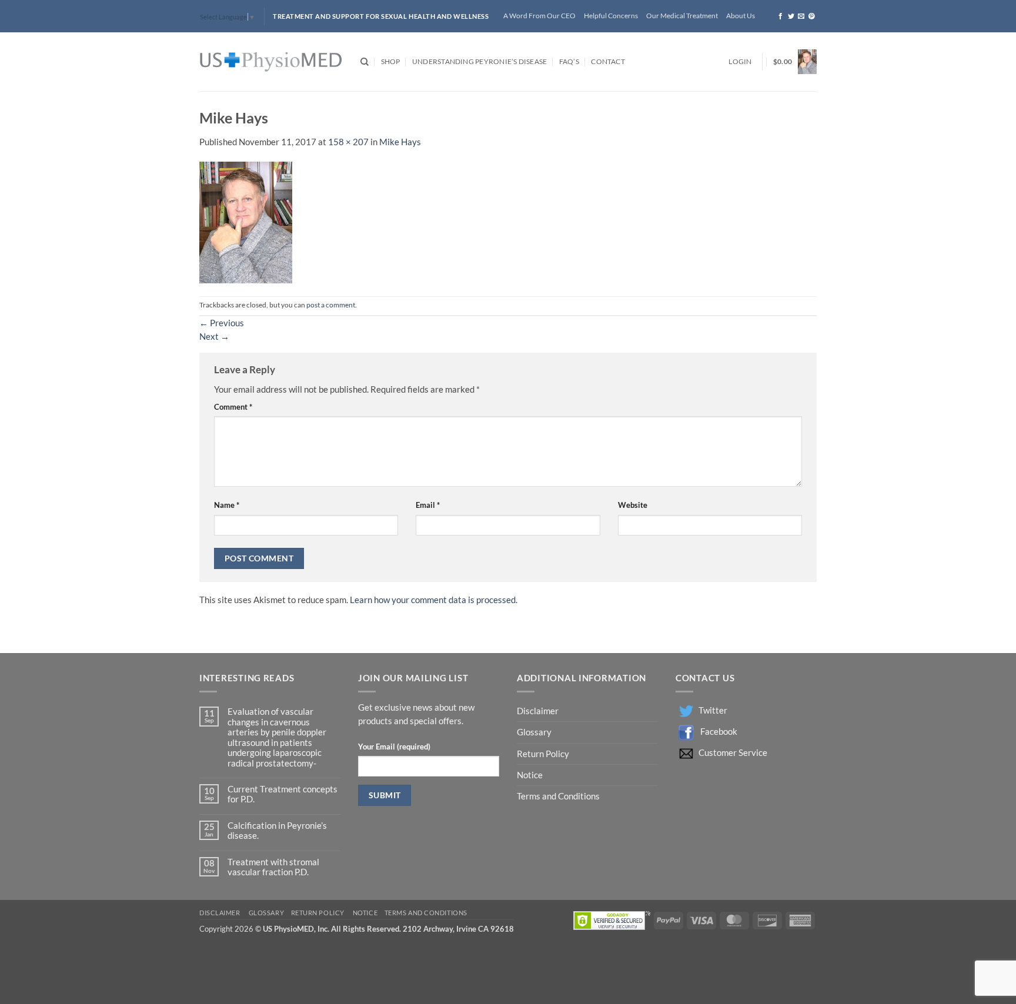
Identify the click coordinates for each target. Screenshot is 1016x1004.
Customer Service (732, 753)
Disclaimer (538, 711)
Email (428, 505)
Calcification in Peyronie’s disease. (277, 831)
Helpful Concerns (611, 15)
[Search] (364, 62)
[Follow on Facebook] (780, 16)
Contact (608, 61)
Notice (530, 775)
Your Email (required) (394, 746)
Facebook (718, 732)
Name (226, 505)
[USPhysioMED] (271, 62)
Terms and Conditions (558, 796)
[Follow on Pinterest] (811, 16)
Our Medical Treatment (682, 15)
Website (632, 505)
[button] (739, 62)
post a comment (330, 305)
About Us (740, 15)
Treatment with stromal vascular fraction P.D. (273, 867)
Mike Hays (400, 142)
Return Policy (544, 754)
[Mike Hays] (245, 221)
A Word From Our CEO (539, 15)
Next (214, 337)
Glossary (534, 732)
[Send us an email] (801, 16)
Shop (390, 61)
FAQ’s (569, 61)
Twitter (712, 710)
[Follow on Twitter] (791, 16)
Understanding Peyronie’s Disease (479, 61)
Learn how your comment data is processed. (433, 600)
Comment (233, 406)
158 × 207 (348, 142)
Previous (221, 323)
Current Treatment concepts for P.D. (282, 794)
